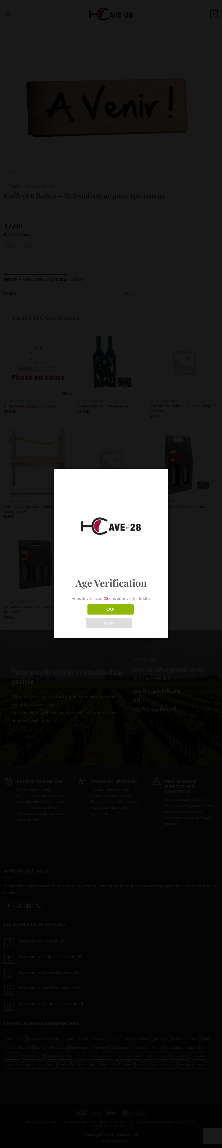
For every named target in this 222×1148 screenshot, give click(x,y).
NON (109, 623)
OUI (110, 609)
